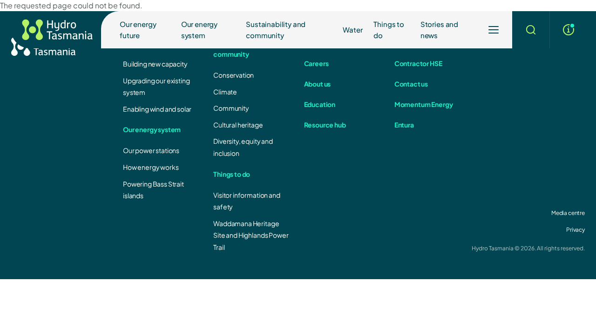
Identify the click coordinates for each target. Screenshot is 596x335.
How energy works (150, 167)
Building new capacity (155, 64)
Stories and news (439, 30)
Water (352, 29)
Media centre (568, 212)
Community (231, 108)
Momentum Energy (423, 104)
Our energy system (199, 30)
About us (317, 84)
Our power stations (151, 150)
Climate (225, 91)
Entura (404, 125)
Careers (316, 63)
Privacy (575, 229)
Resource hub (325, 125)
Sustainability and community (275, 30)
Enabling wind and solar (157, 109)
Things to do (388, 30)
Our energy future (138, 30)
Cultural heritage (238, 125)
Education (320, 104)
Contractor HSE (418, 63)
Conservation (233, 75)
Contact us (411, 84)
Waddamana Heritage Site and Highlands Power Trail (250, 235)
